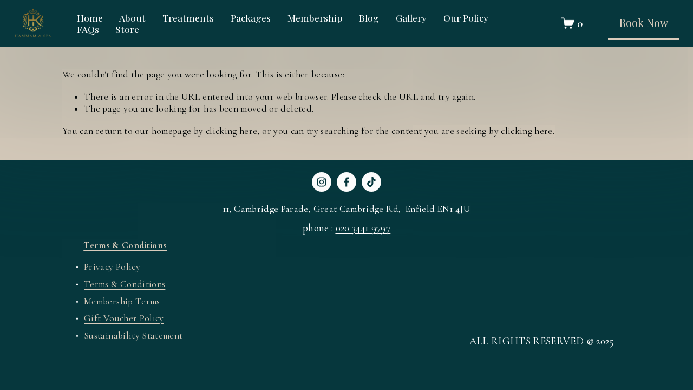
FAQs (88, 29)
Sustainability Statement (133, 335)
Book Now (643, 23)
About (132, 17)
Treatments (188, 17)
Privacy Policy (112, 266)
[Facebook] (346, 182)
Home (90, 17)
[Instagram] (321, 182)
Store (127, 29)
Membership (315, 17)
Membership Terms (122, 301)
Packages (251, 17)
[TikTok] (371, 182)
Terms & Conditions (124, 284)
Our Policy (465, 17)
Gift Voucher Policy (124, 318)
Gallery (411, 17)
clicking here (232, 130)
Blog (369, 17)
